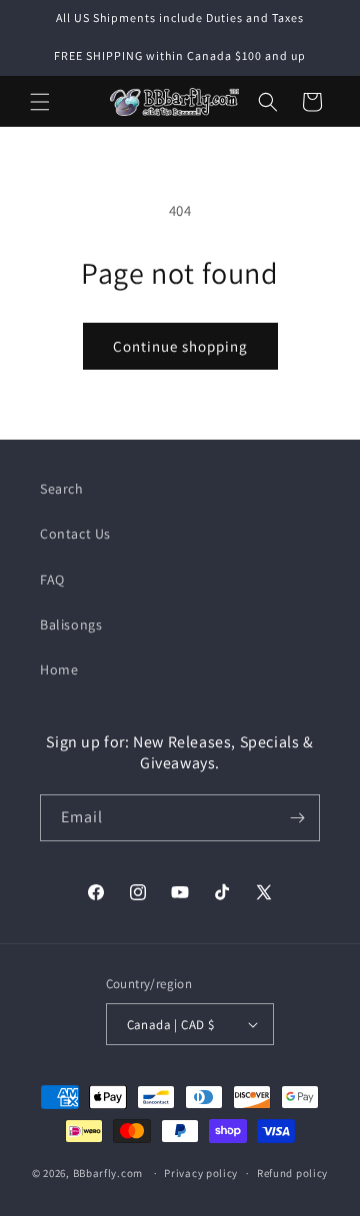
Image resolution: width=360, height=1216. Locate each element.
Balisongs (71, 624)
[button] (40, 102)
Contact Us (75, 534)
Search (62, 489)
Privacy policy (201, 1173)
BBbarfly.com (108, 1173)
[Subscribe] (297, 817)
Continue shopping (180, 346)
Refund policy (292, 1173)
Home (59, 669)
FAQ (52, 580)
